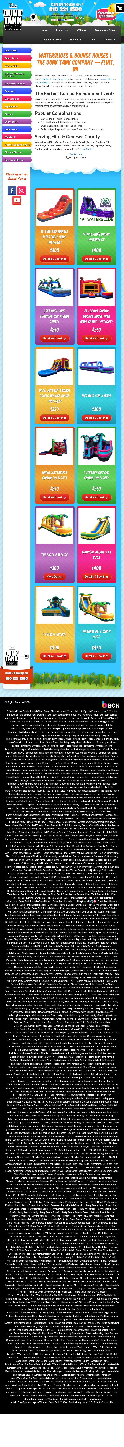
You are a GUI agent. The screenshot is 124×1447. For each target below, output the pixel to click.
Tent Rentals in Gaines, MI (68, 1277)
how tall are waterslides (94, 1087)
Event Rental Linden (22, 928)
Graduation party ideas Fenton (69, 1025)
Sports (96, 1222)
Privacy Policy (69, 1215)
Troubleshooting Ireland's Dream (72, 1329)
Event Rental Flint (102, 921)
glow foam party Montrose (30, 1015)
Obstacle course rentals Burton (76, 1170)
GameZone (95, 994)
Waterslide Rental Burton (30, 1353)
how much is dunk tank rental (27, 1087)
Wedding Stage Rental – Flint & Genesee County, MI (38, 1384)
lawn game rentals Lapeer (40, 1125)
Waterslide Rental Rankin (93, 1364)
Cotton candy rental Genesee (88, 856)
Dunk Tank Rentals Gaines (48, 897)
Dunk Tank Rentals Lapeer (32, 904)
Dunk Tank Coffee (51, 39)
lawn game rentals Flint (58, 1118)
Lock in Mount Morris (98, 1139)
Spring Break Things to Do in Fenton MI (69, 1232)
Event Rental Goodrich (83, 925)
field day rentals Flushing (56, 946)
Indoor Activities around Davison (62, 1091)
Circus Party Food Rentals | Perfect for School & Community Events (53, 832)
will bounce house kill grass (89, 1395)
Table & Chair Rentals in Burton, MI (68, 1239)
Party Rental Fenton (53, 1201)
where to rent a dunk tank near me (55, 1391)
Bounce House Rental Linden (95, 769)
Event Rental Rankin (100, 918)
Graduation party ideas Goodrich (33, 1032)
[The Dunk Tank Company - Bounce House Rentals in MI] (20, 17)
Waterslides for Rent (27, 1378)
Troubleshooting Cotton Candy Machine (60, 1315)
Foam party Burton (82, 963)
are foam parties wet (78, 717)
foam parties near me (92, 959)
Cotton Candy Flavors (17, 144)
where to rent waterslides (35, 1395)
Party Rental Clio (77, 1198)
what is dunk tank (52, 1388)
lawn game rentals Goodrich (58, 1122)
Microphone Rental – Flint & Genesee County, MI (65, 1146)
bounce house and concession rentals (45, 752)
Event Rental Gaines (35, 925)
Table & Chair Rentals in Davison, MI (30, 1243)
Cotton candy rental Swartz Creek (91, 866)
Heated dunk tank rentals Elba (35, 1060)
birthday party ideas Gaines (56, 738)
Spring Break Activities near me (25, 1229)
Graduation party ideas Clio (71, 1022)
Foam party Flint (71, 966)
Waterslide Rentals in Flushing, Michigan (84, 1371)
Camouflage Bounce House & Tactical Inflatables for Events (45, 790)
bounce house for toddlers (95, 756)
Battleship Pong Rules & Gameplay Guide (69, 728)
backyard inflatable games (32, 728)
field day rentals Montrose (61, 953)
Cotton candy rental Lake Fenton (77, 859)
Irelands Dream (37, 1112)
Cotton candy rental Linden (35, 863)
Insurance (23, 1112)
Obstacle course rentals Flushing (69, 1177)
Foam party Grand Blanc (72, 970)
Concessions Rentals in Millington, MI (33, 845)
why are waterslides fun (62, 1395)
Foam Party (11, 58)
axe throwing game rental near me (70, 724)
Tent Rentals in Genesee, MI (97, 1277)
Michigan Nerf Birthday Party (90, 1143)
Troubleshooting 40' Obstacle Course (76, 1302)
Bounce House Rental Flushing (87, 762)
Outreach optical (48, 1194)
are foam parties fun (88, 714)
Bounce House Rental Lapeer (64, 769)
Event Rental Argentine (22, 915)
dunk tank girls (67, 883)
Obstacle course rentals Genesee (32, 1181)
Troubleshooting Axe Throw (42, 1309)
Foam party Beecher (61, 963)
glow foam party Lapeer (81, 1011)
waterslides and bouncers (47, 1374)
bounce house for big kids (39, 756)
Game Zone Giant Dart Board (26, 987)
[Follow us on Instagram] (21, 190)
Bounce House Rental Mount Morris (51, 773)
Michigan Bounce (64, 1143)
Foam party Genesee (24, 970)
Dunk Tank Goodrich (87, 883)
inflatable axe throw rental (32, 1098)
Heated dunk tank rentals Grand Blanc (76, 1067)
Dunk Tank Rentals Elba (43, 894)
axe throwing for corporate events (71, 721)
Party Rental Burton (34, 1198)
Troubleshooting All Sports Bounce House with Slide (55, 1305)
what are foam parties (77, 1384)
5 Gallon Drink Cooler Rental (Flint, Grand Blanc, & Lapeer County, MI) (43, 711)
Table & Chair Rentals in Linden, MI (82, 1253)
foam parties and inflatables (95, 956)
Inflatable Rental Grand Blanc (83, 1105)
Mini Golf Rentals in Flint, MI (58, 1153)
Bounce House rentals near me (51, 787)
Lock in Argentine (22, 1132)
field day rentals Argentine (72, 939)
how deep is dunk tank (29, 1080)
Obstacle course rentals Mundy (40, 1191)
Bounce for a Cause (105, 30)
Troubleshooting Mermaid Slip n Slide (33, 1333)
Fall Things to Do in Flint (51, 935)
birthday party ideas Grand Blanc (42, 742)
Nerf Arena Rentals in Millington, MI (46, 1163)
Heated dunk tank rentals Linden (80, 1070)
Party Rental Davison (98, 1198)
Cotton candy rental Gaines (57, 856)
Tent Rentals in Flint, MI (41, 1277)
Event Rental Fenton (81, 921)
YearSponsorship (27, 1402)
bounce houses (42, 82)
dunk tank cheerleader (29, 876)
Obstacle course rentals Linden (38, 1187)
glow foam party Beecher (60, 1001)
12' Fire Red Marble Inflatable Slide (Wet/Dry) (54, 237)
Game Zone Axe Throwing (90, 980)
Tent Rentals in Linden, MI (31, 1284)
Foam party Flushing (92, 966)
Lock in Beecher (41, 1132)
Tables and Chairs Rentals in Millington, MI (33, 1260)
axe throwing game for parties (36, 724)
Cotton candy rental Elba (54, 852)
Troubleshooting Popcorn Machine (78, 1336)
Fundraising (76, 39)
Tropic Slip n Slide (54, 554)
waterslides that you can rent (84, 1381)
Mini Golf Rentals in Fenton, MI (26, 1153)
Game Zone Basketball (33, 984)
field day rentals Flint (31, 946)
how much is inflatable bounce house (62, 1087)
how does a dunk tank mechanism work (63, 1080)
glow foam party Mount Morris (61, 1015)
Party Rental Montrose (83, 1208)
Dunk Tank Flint (45, 880)
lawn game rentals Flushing (85, 1118)
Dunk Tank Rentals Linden (61, 904)
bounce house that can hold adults (86, 787)
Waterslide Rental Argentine (77, 1350)
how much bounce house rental (66, 1084)
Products (61, 30)
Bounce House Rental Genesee (37, 766)
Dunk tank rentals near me (73, 908)
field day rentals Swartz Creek (64, 956)
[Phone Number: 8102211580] (65, 9)
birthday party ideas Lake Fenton (77, 742)
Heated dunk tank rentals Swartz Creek (50, 1077)
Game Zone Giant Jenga (55, 987)
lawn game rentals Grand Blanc (90, 1122)
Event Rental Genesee (58, 925)
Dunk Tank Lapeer (25, 887)
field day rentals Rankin (35, 956)
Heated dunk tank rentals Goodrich (36, 1067)
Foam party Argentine (37, 963)
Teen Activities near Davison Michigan (37, 1270)
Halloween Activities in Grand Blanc (30, 1046)
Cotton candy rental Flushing (27, 856)
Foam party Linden (28, 973)
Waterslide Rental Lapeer (49, 1360)
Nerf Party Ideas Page (77, 1163)
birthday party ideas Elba (47, 735)
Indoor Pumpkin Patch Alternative (67, 1094)
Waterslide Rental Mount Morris (34, 1364)
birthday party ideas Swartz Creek (91, 749)
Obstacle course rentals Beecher (42, 1170)
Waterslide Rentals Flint (42, 1367)
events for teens (67, 928)
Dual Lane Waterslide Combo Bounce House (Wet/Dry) (54, 396)
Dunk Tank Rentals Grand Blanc (34, 901)
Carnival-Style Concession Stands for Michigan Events (41, 814)
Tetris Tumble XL (66, 1288)
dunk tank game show (47, 883)
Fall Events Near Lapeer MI (91, 932)
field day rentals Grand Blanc (61, 949)
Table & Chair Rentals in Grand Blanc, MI (72, 1250)
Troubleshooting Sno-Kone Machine (80, 1343)
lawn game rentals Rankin (77, 1129)
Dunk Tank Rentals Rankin (25, 911)
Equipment (11, 106)
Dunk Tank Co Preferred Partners (59, 876)
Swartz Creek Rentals (67, 1236)
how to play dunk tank (32, 1091)
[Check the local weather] (108, 11)
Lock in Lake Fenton (23, 1139)
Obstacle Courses (15, 83)
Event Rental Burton (69, 915)
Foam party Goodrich (48, 970)
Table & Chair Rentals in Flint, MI (27, 1246)
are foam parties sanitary (26, 717)
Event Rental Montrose (46, 928)
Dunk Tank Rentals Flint (97, 894)
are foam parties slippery (53, 717)
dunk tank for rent (84, 880)
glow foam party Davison (25, 1004)
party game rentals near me (72, 1194)
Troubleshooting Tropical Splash (41, 1346)
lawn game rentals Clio (64, 1115)
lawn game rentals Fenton (32, 1118)
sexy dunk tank (41, 1219)
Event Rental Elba (60, 921)
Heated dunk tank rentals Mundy (86, 1073)
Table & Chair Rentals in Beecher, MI (30, 1239)
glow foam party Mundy (91, 1015)
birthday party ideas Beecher (34, 731)
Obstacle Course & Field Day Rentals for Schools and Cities (69, 1167)
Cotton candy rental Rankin (58, 866)
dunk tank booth (95, 873)
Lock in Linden (58, 1139)
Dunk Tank (11, 50)
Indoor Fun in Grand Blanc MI (33, 1094)
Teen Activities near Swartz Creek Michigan (80, 1270)
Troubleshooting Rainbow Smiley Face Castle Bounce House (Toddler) (62, 1340)
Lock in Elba (105, 1132)
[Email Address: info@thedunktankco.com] (62, 15)
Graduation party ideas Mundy (75, 1039)
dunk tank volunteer (86, 911)
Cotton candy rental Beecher (48, 849)
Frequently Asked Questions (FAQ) (57, 980)
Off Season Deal (29, 1194)
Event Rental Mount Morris (51, 918)
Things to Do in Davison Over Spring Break (49, 1291)
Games (9, 114)
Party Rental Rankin (50, 1212)
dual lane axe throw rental (33, 873)
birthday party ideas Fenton (75, 735)
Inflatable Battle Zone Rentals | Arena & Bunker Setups (41, 1101)
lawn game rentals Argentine (91, 1112)
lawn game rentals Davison (91, 1115)
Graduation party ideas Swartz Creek (40, 1042)
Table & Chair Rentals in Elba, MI (67, 1243)
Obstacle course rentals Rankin (74, 1191)
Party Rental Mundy (27, 1212)
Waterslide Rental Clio (56, 1353)
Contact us (76, 153)
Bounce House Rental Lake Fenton (29, 769)
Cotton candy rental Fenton (83, 852)
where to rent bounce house (88, 1391)
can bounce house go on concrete (88, 794)
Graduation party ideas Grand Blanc (69, 1032)
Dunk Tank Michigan (47, 887)
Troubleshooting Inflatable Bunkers (35, 1329)
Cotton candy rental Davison (25, 852)
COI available (85, 148)
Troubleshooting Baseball (72, 1309)
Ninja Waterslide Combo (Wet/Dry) (54, 475)
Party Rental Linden (60, 1208)
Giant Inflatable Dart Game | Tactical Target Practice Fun (48, 997)
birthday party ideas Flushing (26, 738)
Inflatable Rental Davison (29, 1105)
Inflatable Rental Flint (55, 1105)
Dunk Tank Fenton (26, 880)
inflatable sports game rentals (77, 1108)
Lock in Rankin (23, 1143)
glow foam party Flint (100, 1004)
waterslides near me (27, 1381)
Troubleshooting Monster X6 (69, 1333)
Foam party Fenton (52, 966)
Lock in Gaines (56, 1136)
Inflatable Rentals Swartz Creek (44, 1108)
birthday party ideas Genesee (87, 738)
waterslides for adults (73, 1374)
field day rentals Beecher (100, 939)
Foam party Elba (32, 966)
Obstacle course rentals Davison (36, 1174)
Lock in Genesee (74, 1136)
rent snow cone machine (90, 1215)
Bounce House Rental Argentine (41, 759)
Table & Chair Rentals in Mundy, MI (57, 1257)
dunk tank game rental (22, 883)
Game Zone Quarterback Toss (28, 991)
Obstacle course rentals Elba (69, 1174)
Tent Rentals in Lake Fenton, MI (84, 1281)
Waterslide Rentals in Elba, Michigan (75, 1367)
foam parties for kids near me (39, 959)
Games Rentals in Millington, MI (71, 994)
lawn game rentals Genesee (28, 1122)
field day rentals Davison (63, 942)
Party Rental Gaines (25, 1205)
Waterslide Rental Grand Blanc (90, 1357)
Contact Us (107, 1402)
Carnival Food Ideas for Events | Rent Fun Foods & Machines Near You (72, 801)
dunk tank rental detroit (90, 887)
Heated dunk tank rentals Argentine (69, 1053)
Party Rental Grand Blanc (99, 1205)
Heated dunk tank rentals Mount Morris (46, 1073)
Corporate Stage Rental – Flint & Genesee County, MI (82, 845)
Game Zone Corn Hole (82, 984)
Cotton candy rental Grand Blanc (42, 859)
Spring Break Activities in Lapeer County (58, 1225)
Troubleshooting (25, 1295)
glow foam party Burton (87, 1001)
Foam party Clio (102, 963)
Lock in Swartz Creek (43, 1143)
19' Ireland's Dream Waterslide (96, 236)
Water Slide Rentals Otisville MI (44, 1350)
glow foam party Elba (50, 1004)
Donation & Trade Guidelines (38, 870)
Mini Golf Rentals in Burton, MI (71, 1150)
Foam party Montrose (51, 973)
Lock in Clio (74, 1132)
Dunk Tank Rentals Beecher (41, 890)
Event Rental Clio (90, 915)
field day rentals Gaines (82, 946)
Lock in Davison (89, 1132)
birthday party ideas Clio (93, 731)
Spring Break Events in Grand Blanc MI (63, 1229)
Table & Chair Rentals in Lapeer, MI (45, 1253)
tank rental (23, 1264)
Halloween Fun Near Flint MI (34, 1053)
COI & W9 (110, 39)
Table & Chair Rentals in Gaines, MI (64, 1246)
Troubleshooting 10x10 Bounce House (56, 1295)
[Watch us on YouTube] (16, 200)
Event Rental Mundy (77, 918)
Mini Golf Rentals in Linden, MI (90, 1156)
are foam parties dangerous (62, 714)
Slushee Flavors (13, 152)
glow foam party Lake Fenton (53, 1011)
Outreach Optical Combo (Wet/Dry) (96, 475)
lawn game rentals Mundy (49, 1129)
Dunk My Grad (55, 873)
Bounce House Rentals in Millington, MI (80, 783)
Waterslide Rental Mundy (65, 1364)
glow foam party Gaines (41, 1008)
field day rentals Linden (34, 953)
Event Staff (11, 121)
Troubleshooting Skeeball (46, 1343)
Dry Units (10, 91)
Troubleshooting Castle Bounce (72, 1312)
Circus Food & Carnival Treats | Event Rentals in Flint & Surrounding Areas (50, 825)
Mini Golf (10, 136)
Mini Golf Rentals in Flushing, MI (91, 1153)
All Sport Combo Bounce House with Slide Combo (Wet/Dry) (96, 316)
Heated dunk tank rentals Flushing (33, 1063)
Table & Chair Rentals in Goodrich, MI (29, 1250)
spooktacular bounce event (77, 1222)
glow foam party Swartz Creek (39, 1018)
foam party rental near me (33, 977)
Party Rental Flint (74, 1201)
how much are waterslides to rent (31, 1084)
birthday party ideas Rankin (58, 749)
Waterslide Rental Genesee (28, 1357)
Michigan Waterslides (27, 1146)
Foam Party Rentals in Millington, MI (67, 977)
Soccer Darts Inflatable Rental (46, 1222)
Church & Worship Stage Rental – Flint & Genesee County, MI (53, 818)
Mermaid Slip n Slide (96, 395)
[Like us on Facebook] (12, 190)
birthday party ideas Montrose (66, 745)
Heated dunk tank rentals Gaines (69, 1063)
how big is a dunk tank (83, 1077)
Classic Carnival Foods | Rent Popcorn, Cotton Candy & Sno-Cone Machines (63, 842)
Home (44, 30)
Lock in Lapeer (42, 1139)
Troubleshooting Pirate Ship (43, 1336)
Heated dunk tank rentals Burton (37, 1056)
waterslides (106, 78)
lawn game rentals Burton (37, 1115)
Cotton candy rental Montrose (66, 863)
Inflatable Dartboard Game (85, 1101)
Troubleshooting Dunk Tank (62, 1319)
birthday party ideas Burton (65, 731)
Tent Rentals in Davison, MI (99, 1274)
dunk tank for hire (64, 880)
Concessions (12, 98)
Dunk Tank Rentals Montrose (91, 904)
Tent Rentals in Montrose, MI (61, 1284)
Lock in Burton (58, 1132)
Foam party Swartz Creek (24, 980)
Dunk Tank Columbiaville (92, 876)
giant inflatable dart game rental (96, 997)
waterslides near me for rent (53, 1381)
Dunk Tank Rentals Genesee (77, 897)
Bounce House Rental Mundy (86, 773)
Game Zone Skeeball (56, 991)
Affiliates (81, 30)
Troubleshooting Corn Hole (23, 1315)
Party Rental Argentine (99, 1194)
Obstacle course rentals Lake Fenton (79, 1184)
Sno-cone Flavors (14, 159)
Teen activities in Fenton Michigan (39, 1267)
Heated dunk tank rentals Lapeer (45, 1070)
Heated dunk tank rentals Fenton (69, 1060)
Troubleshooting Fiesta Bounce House (33, 1322)
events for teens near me (90, 928)
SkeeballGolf (57, 1219)
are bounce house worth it (33, 714)
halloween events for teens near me (67, 1049)
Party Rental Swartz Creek (75, 1212)
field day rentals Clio (38, 942)
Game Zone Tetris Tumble (40, 994)
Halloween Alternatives (63, 1046)
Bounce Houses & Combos (14, 74)
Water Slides (12, 65)
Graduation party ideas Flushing (36, 1028)
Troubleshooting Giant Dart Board (67, 1326)
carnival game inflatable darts (60, 807)
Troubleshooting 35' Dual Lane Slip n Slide (34, 1302)
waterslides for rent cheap (52, 1378)
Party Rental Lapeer (38, 1208)
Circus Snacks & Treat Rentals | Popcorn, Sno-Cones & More (79, 835)
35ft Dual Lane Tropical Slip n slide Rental (55, 316)
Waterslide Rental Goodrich (58, 1357)
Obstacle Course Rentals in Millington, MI (37, 1184)
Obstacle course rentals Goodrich (67, 1181)
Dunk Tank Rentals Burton (70, 890)
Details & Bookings (54, 258)
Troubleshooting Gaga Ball (34, 1326)
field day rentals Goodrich (31, 949)
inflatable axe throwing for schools (65, 1098)
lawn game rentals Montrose (97, 1125)
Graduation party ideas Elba (38, 1025)
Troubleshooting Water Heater (76, 1346)
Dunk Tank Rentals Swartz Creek (58, 911)
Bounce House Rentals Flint (74, 776)
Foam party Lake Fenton (99, 970)
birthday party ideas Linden (35, 745)
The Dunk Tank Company (54, 78)
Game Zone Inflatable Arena (83, 987)
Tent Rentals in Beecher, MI (69, 1274)
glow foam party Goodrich (97, 1008)
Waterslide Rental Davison (83, 1353)
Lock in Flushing (39, 1136)
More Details (55, 576)
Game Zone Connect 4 (57, 984)
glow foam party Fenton (75, 1004)
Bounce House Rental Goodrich (71, 766)
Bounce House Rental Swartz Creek (40, 776)
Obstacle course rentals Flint (36, 1177)
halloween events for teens (34, 1049)
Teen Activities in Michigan (73, 1267)
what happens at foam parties (26, 1388)
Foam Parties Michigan (68, 959)
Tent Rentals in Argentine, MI (39, 1274)
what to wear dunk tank (75, 1388)
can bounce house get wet (56, 794)
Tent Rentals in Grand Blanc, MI (50, 1281)
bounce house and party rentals (81, 752)
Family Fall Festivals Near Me (80, 935)
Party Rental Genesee (48, 1205)
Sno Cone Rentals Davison (78, 1219)
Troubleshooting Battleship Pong (37, 1312)
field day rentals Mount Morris (92, 953)
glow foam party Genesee (68, 1008)
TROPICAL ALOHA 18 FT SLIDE (96, 554)
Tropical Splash (54, 634)
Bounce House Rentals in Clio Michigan (38, 783)
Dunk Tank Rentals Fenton (70, 894)
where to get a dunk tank (23, 1391)
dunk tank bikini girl (75, 873)
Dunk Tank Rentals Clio (98, 890)
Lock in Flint (23, 1136)
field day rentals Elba (88, 942)
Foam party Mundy (102, 973)
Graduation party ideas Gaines (69, 1028)
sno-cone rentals (102, 1219)
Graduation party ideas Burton (39, 1022)
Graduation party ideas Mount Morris (38, 1039)
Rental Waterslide (22, 1219)
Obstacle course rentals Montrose (73, 1187)
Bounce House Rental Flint (56, 762)
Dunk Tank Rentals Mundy (45, 908)
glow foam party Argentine (32, 1001)
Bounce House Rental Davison (75, 759)
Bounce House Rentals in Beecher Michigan (53, 780)
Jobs (93, 39)
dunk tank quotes (68, 887)
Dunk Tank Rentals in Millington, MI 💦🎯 (74, 901)
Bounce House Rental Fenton (26, 762)
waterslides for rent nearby (81, 1378)
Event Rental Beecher (47, 915)
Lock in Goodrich (93, 1136)
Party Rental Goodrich (72, 1205)
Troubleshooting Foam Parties (70, 1322)
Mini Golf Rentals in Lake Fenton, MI (54, 1156)
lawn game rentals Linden (68, 1125)
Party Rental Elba (33, 1201)
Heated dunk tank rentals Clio (70, 1056)
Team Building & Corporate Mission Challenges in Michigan (61, 1264)
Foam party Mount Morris (77, 973)
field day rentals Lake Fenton (92, 949)
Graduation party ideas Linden (70, 1035)
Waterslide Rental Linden (76, 1360)
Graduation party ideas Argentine (73, 1018)
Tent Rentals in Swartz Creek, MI (39, 1288)
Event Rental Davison (39, 921)
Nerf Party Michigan (101, 1163)
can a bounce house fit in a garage (95, 790)
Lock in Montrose (76, 1139)
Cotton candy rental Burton (79, 849)
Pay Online (54, 1215)
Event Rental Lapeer (25, 918)
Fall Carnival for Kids (65, 932)
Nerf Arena (11, 129)
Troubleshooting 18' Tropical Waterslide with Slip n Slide (63, 1298)
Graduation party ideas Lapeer (37, 1035)
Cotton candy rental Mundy (28, 866)
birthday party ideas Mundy (28, 749)
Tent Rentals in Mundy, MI (90, 1284)
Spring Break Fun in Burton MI (32, 1232)
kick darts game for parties (61, 1112)
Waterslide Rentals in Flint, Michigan (43, 1371)
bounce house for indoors (67, 756)
